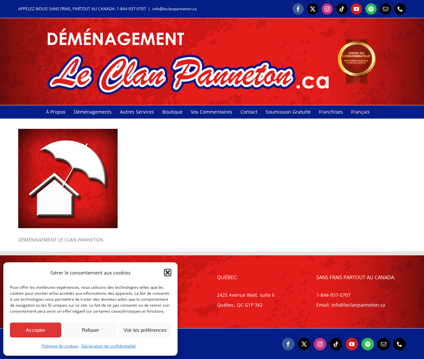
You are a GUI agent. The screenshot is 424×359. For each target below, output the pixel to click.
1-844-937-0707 (131, 9)
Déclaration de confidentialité (108, 346)
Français (360, 112)
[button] (167, 272)
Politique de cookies (60, 346)
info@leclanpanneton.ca (174, 9)
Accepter (35, 330)
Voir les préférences (145, 330)
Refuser (90, 330)
